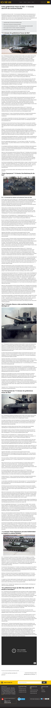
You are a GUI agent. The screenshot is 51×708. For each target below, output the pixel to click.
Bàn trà (29, 2)
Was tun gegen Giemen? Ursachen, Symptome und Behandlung (14, 27)
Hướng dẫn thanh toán (22, 690)
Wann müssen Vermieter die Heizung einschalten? (12, 24)
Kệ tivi (33, 2)
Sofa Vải (25, 2)
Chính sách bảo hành (33, 691)
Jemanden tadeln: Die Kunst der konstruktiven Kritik (12, 22)
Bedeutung (10, 670)
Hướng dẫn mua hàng (22, 688)
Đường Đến (43, 691)
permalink (17, 670)
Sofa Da (21, 2)
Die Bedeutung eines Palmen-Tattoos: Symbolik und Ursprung (14, 29)
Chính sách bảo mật (33, 693)
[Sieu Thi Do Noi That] (9, 2)
